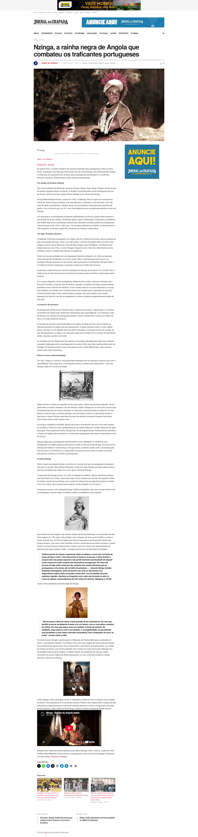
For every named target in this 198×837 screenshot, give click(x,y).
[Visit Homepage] (51, 22)
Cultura (76, 12)
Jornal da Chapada (49, 63)
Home (35, 40)
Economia (61, 12)
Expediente (41, 12)
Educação (69, 12)
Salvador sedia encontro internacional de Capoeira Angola (76, 794)
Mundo (112, 63)
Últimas (94, 12)
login (46, 832)
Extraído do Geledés (58, 756)
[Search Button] (163, 33)
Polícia (49, 12)
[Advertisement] (144, 274)
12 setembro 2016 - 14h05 (69, 63)
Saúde (82, 12)
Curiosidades (93, 63)
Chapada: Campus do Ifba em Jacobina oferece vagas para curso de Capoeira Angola (48, 795)
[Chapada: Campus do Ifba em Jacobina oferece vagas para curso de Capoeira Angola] (49, 785)
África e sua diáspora (44, 159)
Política (54, 12)
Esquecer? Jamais (45, 164)
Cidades (42, 40)
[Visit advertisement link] (99, 5)
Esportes (88, 12)
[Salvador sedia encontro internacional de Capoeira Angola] (76, 785)
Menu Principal (104, 63)
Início (35, 12)
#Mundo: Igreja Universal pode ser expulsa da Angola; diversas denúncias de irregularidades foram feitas (102, 796)
